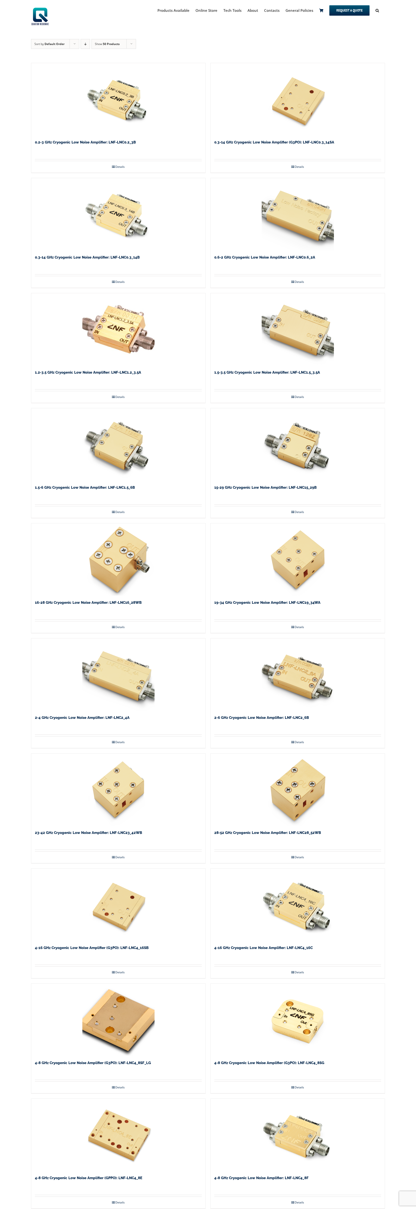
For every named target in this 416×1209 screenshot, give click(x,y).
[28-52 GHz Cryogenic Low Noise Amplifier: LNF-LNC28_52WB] (298, 790)
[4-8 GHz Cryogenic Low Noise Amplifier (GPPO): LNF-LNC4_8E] (118, 1135)
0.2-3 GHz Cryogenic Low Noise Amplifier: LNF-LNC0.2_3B (85, 142)
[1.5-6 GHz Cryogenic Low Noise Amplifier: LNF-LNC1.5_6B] (118, 444)
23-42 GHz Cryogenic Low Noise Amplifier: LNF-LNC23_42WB (88, 833)
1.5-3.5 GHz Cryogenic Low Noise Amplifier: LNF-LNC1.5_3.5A (267, 372)
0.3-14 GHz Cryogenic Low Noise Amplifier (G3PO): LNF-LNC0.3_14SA (274, 142)
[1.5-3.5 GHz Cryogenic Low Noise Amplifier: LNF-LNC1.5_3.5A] (298, 329)
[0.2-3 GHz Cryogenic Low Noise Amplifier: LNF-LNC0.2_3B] (118, 99)
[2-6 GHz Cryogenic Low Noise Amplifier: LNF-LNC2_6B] (298, 674)
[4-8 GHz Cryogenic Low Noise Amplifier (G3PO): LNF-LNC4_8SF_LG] (118, 1020)
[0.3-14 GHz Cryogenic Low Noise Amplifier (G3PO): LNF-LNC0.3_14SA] (298, 99)
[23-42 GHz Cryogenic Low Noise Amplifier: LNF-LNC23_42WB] (118, 790)
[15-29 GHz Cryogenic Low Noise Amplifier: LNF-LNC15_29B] (298, 444)
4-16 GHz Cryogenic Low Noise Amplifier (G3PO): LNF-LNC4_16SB (92, 948)
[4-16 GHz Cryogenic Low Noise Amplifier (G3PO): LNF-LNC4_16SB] (118, 905)
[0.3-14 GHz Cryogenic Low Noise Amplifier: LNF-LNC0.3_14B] (118, 214)
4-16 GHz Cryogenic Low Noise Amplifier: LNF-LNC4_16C (263, 948)
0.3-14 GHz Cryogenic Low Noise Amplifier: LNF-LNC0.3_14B (87, 257)
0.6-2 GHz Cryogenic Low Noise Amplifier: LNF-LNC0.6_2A (264, 257)
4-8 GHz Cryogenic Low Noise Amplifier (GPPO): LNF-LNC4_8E (88, 1178)
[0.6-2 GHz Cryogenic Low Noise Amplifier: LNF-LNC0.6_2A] (298, 214)
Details (120, 167)
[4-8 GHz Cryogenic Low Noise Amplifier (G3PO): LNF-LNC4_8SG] (298, 1020)
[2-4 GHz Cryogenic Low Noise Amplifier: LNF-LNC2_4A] (118, 674)
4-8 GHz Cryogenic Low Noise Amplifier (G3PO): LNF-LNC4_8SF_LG (93, 1063)
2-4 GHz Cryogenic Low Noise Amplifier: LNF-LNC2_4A (82, 717)
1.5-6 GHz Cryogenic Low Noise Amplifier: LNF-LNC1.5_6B (85, 487)
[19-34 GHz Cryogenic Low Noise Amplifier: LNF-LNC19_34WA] (298, 559)
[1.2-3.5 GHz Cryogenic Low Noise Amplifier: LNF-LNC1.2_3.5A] (118, 329)
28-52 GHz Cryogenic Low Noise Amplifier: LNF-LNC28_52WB (267, 833)
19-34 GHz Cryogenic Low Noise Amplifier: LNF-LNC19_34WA (267, 602)
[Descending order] (85, 44)
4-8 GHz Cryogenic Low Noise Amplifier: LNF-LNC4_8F (261, 1178)
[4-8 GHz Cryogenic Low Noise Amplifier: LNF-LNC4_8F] (298, 1135)
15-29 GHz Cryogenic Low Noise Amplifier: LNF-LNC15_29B (265, 487)
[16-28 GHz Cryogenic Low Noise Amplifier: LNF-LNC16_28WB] (118, 559)
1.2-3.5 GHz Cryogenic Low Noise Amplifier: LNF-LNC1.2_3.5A (88, 372)
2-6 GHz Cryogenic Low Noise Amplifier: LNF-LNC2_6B (261, 717)
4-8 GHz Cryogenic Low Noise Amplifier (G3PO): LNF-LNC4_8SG (269, 1063)
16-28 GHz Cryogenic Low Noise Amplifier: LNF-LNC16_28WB (88, 602)
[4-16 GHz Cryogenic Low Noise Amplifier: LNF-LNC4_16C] (298, 905)
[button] (377, 10)
